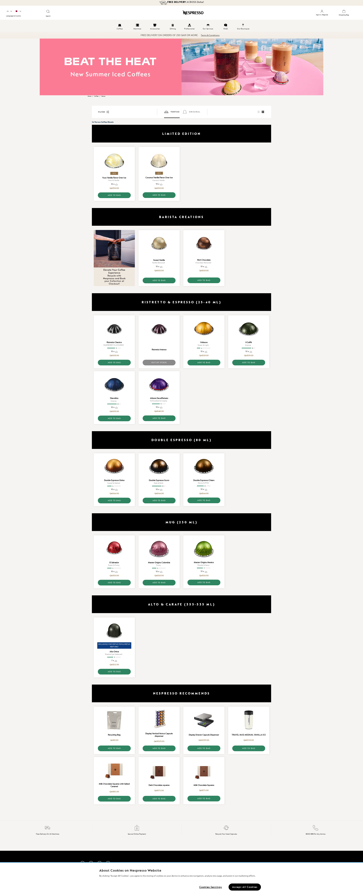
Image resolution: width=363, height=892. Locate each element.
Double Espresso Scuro (159, 480)
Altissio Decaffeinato (159, 398)
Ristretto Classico (114, 342)
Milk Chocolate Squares (204, 785)
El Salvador (114, 562)
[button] (9, 11)
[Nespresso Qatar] (156, 14)
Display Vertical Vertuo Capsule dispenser (159, 734)
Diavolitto (114, 398)
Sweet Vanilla (159, 260)
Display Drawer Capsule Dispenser (204, 735)
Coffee (96, 96)
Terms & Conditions (210, 35)
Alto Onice (114, 651)
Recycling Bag (114, 735)
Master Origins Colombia (159, 562)
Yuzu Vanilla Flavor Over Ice (114, 178)
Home (89, 96)
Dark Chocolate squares (159, 785)
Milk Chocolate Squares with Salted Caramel (114, 785)
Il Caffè (248, 342)
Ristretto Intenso (159, 349)
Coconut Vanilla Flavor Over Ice (159, 177)
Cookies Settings (210, 887)
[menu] (181, 26)
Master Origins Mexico (204, 562)
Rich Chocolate (204, 260)
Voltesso (204, 342)
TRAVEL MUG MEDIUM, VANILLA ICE (249, 735)
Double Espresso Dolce (114, 480)
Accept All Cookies (244, 887)
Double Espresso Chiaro (203, 480)
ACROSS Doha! (185, 2)
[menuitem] (120, 26)
